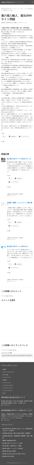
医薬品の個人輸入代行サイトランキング (12, 2)
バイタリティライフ (7, 388)
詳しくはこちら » (5, 405)
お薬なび (4, 380)
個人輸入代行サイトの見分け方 (17, 246)
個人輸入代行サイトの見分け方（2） (19, 159)
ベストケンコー (6, 382)
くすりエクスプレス (7, 385)
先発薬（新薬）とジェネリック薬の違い (12, 448)
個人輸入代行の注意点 (8, 456)
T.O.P (3, 393)
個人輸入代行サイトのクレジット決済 (12, 443)
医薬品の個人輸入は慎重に (9, 451)
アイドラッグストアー (8, 372)
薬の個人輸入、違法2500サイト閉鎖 (11, 445)
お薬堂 (4, 369)
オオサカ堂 (5, 374)
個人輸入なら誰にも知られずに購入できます (14, 453)
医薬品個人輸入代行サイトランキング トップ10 (11, 8)
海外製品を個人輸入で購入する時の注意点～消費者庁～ (16, 433)
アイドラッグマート (7, 390)
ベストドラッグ (6, 377)
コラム (25, 8)
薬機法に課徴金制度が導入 (9, 440)
